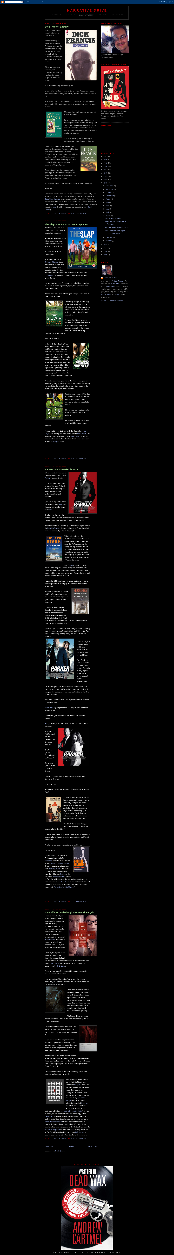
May (107, 209)
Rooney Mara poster (52, 1130)
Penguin (56, 441)
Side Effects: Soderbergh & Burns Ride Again (69, 912)
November (110, 189)
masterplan (111, 286)
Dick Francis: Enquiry (57, 27)
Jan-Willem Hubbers (52, 199)
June (108, 206)
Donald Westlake (53, 528)
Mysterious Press (58, 877)
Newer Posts (49, 1146)
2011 (106, 248)
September (110, 196)
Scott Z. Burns (59, 966)
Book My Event (54, 869)
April (108, 212)
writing (103, 294)
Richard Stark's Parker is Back (61, 469)
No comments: (82, 458)
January (109, 241)
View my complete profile (112, 300)
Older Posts (92, 1146)
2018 (106, 166)
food (117, 294)
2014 (106, 180)
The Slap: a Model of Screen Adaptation (66, 224)
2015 (106, 176)
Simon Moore (50, 940)
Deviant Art (49, 1116)
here (54, 207)
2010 (106, 251)
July (107, 202)
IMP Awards (79, 1132)
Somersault (49, 275)
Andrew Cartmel (110, 277)
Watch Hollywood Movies (60, 863)
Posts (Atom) (60, 1151)
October (109, 192)
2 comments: (81, 213)
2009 (106, 255)
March (108, 215)
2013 (106, 183)
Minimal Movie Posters (53, 1122)
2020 (106, 160)
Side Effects (54, 963)
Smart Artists (75, 436)
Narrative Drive (87, 10)
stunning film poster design (72, 1111)
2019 (106, 163)
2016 (106, 173)
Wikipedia (48, 861)
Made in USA (50, 708)
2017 (106, 170)
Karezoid (84, 1103)
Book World (81, 434)
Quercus (63, 874)
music (109, 294)
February (109, 237)
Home (71, 1146)
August (108, 199)
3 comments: (81, 901)
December (110, 186)
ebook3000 (62, 882)
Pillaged (48, 723)
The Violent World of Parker (64, 887)
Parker (47, 478)
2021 (106, 156)
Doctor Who (114, 284)
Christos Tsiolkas (51, 262)
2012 (106, 245)
